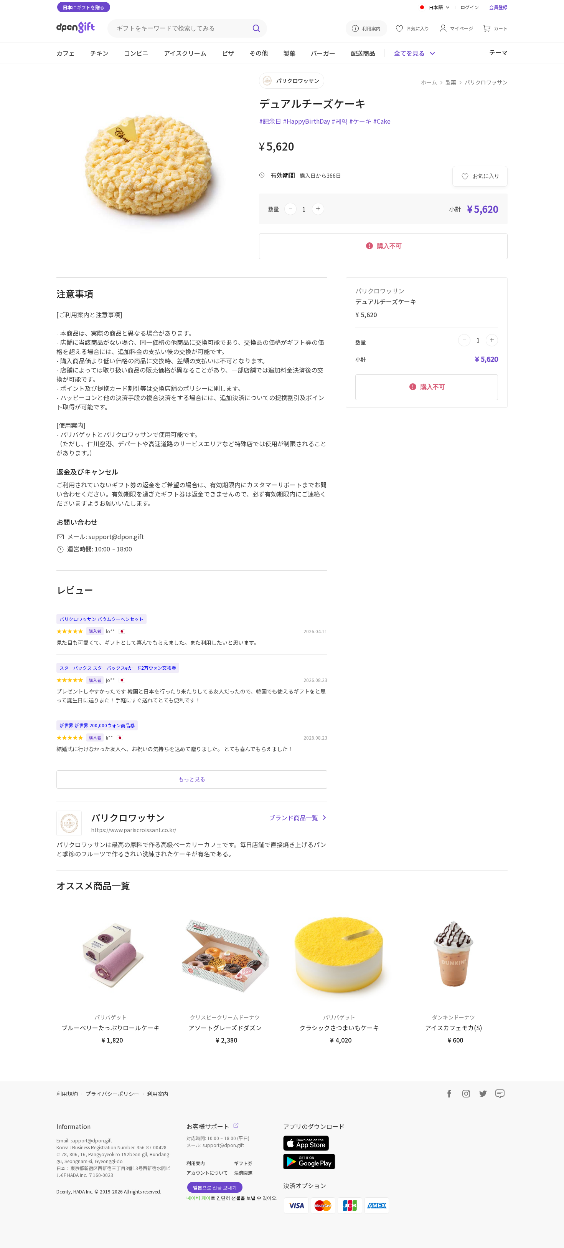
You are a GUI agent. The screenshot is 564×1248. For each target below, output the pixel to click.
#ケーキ (360, 121)
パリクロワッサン (486, 82)
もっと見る (191, 779)
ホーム (429, 82)
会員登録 (498, 7)
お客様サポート (208, 1126)
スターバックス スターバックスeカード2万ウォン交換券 (117, 667)
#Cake (382, 121)
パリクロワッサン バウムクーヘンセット (101, 619)
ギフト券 (243, 1163)
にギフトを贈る (83, 7)
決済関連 (243, 1172)
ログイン (469, 7)
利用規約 (67, 1093)
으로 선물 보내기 (215, 1187)
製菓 (450, 82)
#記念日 (270, 121)
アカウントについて (207, 1172)
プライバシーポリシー (112, 1093)
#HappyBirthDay (306, 121)
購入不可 (389, 246)
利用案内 (157, 1093)
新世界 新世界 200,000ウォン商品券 (97, 725)
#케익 (339, 121)
